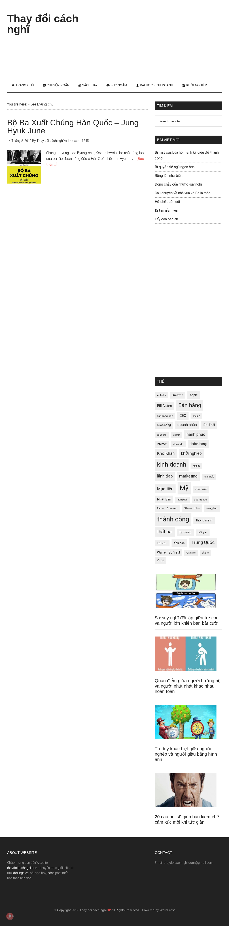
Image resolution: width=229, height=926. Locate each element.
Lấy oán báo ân (166, 219)
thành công (173, 519)
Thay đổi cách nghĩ (42, 24)
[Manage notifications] (9, 916)
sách (51, 873)
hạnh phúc (196, 434)
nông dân (182, 499)
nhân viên (201, 489)
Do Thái (209, 425)
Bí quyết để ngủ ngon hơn (175, 167)
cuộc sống (164, 425)
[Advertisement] (161, 38)
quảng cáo (200, 499)
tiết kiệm (162, 543)
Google (176, 435)
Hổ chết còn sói (167, 202)
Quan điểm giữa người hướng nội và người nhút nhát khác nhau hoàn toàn (188, 686)
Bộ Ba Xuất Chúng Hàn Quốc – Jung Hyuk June (73, 126)
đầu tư (205, 552)
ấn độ (160, 560)
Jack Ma (178, 444)
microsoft (209, 476)
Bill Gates (164, 406)
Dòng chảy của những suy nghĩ (178, 184)
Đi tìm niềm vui (166, 210)
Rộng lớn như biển (168, 176)
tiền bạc (179, 543)
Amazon (177, 395)
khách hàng (198, 444)
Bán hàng (189, 405)
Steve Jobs (192, 508)
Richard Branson (167, 508)
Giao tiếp (161, 435)
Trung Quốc (203, 542)
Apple (194, 395)
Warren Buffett (168, 552)
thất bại (164, 531)
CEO (183, 415)
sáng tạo (212, 508)
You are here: (17, 104)
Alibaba (161, 395)
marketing (188, 476)
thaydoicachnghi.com (22, 868)
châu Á (196, 416)
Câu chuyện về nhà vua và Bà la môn (182, 193)
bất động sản (165, 416)
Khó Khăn (166, 453)
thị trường (185, 532)
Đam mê (191, 552)
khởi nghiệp (191, 453)
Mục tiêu (165, 488)
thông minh (204, 520)
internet (162, 444)
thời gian (202, 532)
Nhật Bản (164, 499)
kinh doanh (171, 464)
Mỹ (184, 488)
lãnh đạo (165, 476)
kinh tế (196, 465)
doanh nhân (187, 425)
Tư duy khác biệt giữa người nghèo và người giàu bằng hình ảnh (186, 754)
